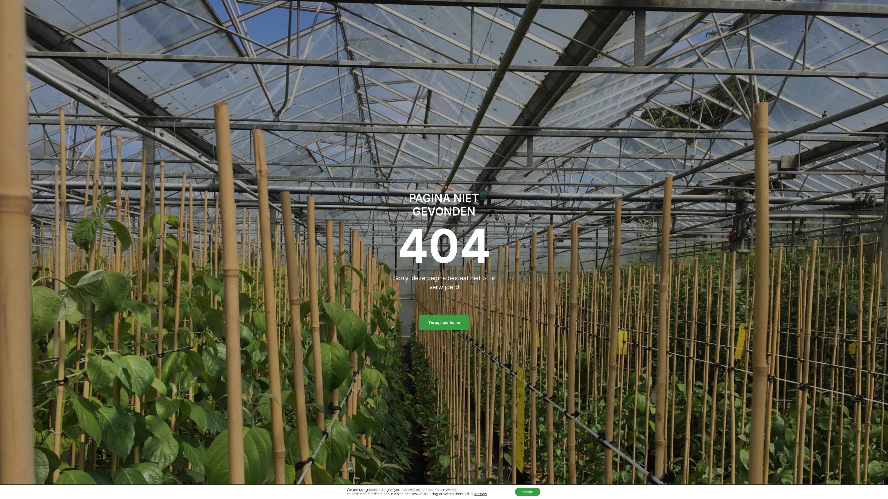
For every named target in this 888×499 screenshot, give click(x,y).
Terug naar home (444, 322)
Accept (527, 492)
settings (480, 494)
